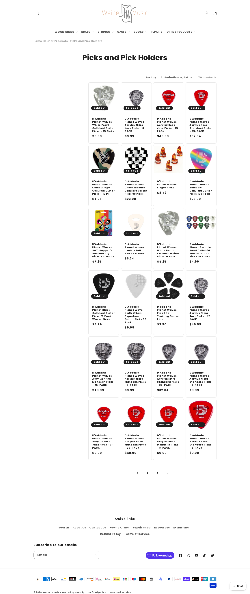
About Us (79, 527)
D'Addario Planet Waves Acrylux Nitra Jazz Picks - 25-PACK (200, 313)
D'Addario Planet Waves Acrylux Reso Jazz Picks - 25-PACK (168, 125)
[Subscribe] (95, 555)
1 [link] (137, 473)
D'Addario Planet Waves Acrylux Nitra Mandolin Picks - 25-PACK (102, 379)
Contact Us (97, 527)
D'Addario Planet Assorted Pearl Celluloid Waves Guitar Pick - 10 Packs (201, 250)
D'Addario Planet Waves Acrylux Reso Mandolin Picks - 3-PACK (167, 441)
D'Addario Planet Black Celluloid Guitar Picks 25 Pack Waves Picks (103, 313)
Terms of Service (137, 534)
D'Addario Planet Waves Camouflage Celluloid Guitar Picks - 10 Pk (103, 187)
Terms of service (120, 592)
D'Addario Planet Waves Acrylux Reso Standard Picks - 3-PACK (200, 441)
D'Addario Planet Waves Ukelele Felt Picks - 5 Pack (134, 249)
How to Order (119, 527)
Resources (162, 527)
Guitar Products (56, 41)
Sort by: (151, 77)
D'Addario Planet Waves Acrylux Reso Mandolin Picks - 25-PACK (135, 441)
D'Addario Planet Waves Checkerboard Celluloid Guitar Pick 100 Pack (136, 187)
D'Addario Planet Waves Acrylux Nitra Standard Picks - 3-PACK (200, 379)
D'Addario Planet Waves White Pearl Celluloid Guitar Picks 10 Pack (168, 250)
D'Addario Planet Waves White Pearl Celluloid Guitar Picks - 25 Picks (103, 125)
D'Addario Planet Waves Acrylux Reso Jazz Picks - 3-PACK (102, 441)
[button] (37, 13)
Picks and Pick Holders (86, 41)
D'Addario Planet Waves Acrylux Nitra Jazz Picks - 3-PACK (135, 125)
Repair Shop (142, 527)
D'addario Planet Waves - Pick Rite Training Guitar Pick (168, 313)
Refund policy (97, 592)
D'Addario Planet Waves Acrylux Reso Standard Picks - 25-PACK (200, 125)
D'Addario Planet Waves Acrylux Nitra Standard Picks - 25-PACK (168, 379)
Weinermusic (51, 592)
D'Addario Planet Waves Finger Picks (167, 184)
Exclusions (181, 527)
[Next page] (167, 473)
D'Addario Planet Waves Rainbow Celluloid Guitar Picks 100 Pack (200, 187)
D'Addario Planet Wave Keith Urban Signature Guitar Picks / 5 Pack (135, 314)
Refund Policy (110, 534)
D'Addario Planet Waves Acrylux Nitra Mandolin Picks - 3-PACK (135, 379)
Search (63, 527)
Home (37, 41)
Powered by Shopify (72, 592)
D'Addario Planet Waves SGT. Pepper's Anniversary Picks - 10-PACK (103, 250)
